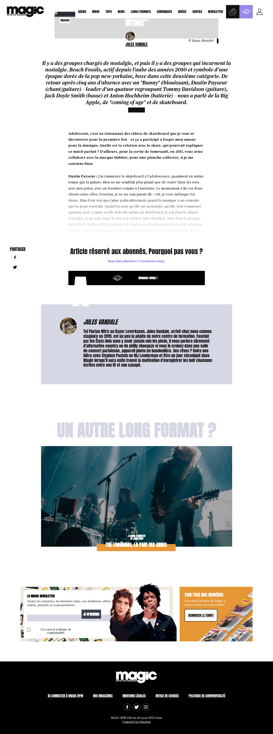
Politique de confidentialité (207, 695)
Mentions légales (134, 695)
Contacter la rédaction (136, 722)
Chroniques (164, 11)
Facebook (15, 257)
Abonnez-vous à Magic (246, 11)
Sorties (197, 11)
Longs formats (141, 11)
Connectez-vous (152, 261)
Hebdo (82, 11)
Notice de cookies (167, 695)
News (121, 11)
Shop (232, 11)
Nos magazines (103, 695)
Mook (96, 11)
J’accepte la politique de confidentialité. (56, 631)
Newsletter (215, 11)
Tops (109, 11)
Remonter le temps (201, 615)
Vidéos (182, 11)
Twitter (15, 267)
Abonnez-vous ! (114, 278)
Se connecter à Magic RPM (65, 695)
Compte (259, 11)
